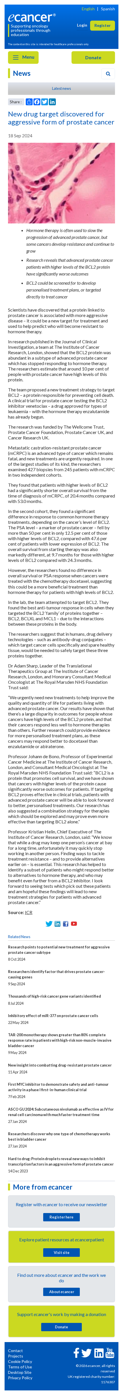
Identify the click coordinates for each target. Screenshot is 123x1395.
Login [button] (82, 25)
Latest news (61, 88)
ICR (28, 912)
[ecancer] (33, 17)
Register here (61, 1217)
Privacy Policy (20, 1377)
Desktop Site (19, 1372)
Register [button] (102, 25)
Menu (27, 57)
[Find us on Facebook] (65, 923)
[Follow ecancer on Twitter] (86, 1352)
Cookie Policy (20, 1361)
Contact (15, 1350)
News (22, 73)
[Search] (108, 73)
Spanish (108, 8)
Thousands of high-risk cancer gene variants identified (54, 996)
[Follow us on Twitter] (49, 923)
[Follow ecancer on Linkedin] (99, 1352)
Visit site (62, 1252)
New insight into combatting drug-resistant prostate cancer (60, 1065)
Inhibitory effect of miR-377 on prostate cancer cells (53, 1015)
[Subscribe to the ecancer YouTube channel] (110, 1352)
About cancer (61, 1291)
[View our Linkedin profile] (57, 923)
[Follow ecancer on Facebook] (76, 1352)
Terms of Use (20, 1366)
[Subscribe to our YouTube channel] (74, 923)
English (88, 8)
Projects (15, 1356)
